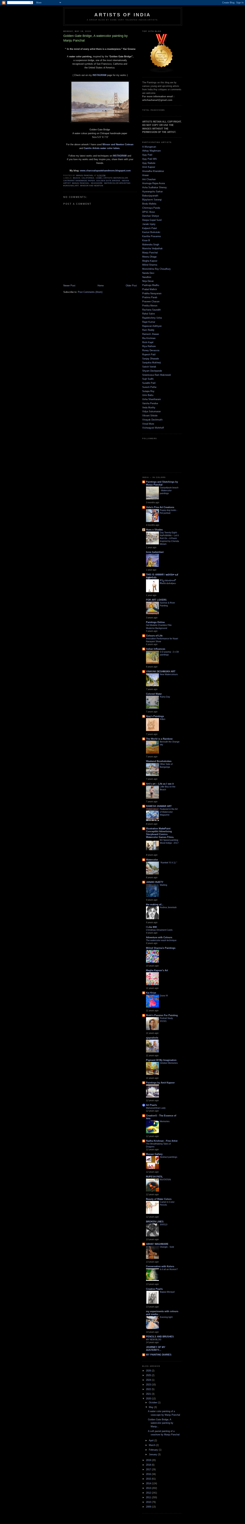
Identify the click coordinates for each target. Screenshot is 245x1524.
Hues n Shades (154, 529)
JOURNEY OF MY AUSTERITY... (155, 1348)
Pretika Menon (149, 305)
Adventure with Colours (159, 937)
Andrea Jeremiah (168, 907)
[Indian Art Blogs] (161, 72)
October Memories (169, 1063)
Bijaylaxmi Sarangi (152, 199)
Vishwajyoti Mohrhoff (153, 427)
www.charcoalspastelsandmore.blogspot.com (105, 170)
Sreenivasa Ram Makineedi (156, 375)
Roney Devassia (150, 350)
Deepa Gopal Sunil (152, 220)
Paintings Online (155, 622)
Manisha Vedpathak (152, 248)
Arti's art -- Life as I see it (160, 783)
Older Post (131, 285)
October (153, 1402)
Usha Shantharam (151, 399)
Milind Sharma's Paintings (160, 948)
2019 (149, 1460)
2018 (149, 1464)
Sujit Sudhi (148, 379)
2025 (149, 1375)
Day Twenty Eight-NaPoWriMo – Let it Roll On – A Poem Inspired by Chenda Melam (169, 538)
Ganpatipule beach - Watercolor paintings (169, 490)
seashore (97, 183)
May (151, 1407)
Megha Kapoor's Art (157, 970)
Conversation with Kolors (160, 1266)
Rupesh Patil (149, 354)
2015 (149, 1478)
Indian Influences (155, 649)
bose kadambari (155, 552)
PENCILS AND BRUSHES (160, 1336)
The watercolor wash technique (161, 940)
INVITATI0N (165, 1179)
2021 (149, 1394)
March (152, 1445)
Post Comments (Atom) (90, 292)
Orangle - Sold (167, 1247)
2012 (149, 1492)
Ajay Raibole (148, 163)
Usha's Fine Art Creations (160, 507)
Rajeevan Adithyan (152, 326)
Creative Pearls (154, 1289)
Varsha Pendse (150, 403)
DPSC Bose (148, 212)
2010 (149, 1502)
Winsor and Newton (91, 186)
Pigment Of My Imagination (161, 1060)
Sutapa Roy (148, 391)
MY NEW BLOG (153, 1339)
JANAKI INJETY (154, 882)
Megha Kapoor (149, 260)
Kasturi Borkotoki (151, 232)
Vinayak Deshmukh (152, 419)
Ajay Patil (147, 154)
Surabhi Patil (149, 383)
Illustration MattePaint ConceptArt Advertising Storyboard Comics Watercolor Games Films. (160, 832)
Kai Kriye (151, 992)
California (88, 178)
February (154, 1449)
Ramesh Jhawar (150, 334)
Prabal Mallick (149, 289)
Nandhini (146, 277)
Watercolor (152, 859)
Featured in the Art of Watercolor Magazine (169, 812)
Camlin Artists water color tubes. (102, 148)
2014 (149, 1483)
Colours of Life (154, 635)
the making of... (154, 904)
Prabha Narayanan (151, 293)
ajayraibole (152, 1037)
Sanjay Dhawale (150, 358)
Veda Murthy (148, 407)
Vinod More (148, 423)
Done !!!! (164, 995)
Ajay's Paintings (155, 716)
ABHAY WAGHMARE (157, 1244)
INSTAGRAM (99, 75)
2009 (149, 1506)
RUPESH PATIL (154, 1176)
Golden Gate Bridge (108, 181)
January (153, 1454)
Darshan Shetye (150, 216)
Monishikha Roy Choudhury (156, 269)
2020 (149, 1398)
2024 (149, 1380)
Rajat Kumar (148, 322)
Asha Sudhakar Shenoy (154, 187)
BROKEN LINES (155, 1221)
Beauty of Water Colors (158, 1199)
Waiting (163, 885)
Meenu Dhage (149, 256)
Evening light (166, 1317)
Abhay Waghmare (151, 150)
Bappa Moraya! (167, 1292)
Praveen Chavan (150, 301)
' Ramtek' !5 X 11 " (168, 862)
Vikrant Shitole (149, 415)
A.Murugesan (149, 146)
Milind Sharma (149, 264)
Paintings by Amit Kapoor (160, 1082)
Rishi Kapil (147, 342)
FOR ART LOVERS (156, 599)
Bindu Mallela (149, 203)
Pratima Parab (149, 297)
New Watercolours (169, 674)
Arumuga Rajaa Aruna (153, 183)
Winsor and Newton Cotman (117, 144)
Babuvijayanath (150, 195)
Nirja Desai (148, 281)
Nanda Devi (148, 273)
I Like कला (151, 927)
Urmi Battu (147, 395)
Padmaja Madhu (150, 285)
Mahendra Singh (150, 244)
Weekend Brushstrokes (158, 761)
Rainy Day (165, 697)
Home (101, 285)
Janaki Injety (149, 224)
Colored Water (154, 694)
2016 (149, 1474)
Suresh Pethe (149, 387)
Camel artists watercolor (112, 178)
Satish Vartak (149, 366)
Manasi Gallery (154, 1154)
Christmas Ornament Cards (159, 930)
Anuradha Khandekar (153, 171)
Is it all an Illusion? (169, 1269)
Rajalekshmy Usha (152, 317)
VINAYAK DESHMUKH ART (160, 671)
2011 (149, 1497)
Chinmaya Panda (151, 207)
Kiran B (146, 240)
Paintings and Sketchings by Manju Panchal (162, 483)
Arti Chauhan (149, 179)
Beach (76, 178)
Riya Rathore (149, 346)
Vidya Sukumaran (151, 411)
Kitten (162, 719)
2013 (149, 1488)
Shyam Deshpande (152, 370)
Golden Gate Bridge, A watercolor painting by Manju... (160, 1423)
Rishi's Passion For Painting (162, 1015)
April (151, 1440)
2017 (149, 1469)
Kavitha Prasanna (151, 236)
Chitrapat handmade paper (79, 181)
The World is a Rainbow (159, 738)
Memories (164, 1121)
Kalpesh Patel (149, 228)
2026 (149, 1370)
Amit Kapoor (148, 167)
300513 (163, 1224)
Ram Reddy (148, 330)
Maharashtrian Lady (156, 1108)
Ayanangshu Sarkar (152, 191)
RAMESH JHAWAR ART (159, 806)
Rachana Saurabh (151, 309)
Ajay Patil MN (149, 159)
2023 (149, 1384)
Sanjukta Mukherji (151, 362)
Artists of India (122, 14)
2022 (149, 1389)
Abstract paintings (168, 1157)
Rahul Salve (148, 313)
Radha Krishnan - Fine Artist (161, 1141)
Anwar (145, 175)
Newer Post (69, 285)
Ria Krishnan (149, 338)
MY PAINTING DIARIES (158, 1354)
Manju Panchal (80, 183)
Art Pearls (151, 1105)
